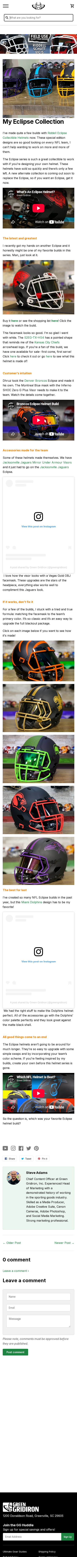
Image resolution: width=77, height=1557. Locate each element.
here (14, 321)
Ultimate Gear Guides (15, 1551)
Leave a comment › (16, 1271)
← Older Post (12, 1243)
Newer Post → (64, 1243)
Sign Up (68, 1536)
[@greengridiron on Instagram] (13, 1148)
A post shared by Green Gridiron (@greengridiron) (38, 567)
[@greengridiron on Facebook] (20, 1148)
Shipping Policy (47, 1551)
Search (69, 18)
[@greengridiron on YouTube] (5, 1148)
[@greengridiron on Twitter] (28, 1148)
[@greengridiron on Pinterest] (36, 1148)
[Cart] (72, 6)
